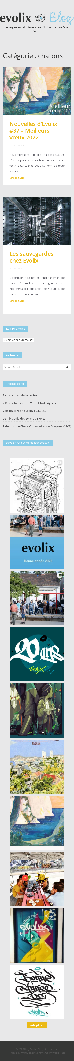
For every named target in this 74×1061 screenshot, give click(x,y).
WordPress (58, 1052)
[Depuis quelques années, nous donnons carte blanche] (37, 485)
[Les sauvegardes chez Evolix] (37, 220)
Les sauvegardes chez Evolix (31, 257)
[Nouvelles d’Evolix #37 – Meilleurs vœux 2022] (37, 90)
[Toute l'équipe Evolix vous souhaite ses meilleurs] (37, 767)
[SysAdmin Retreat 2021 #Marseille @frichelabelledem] (37, 879)
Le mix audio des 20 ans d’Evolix (24, 418)
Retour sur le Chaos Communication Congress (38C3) (37, 426)
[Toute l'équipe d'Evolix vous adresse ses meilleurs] (37, 710)
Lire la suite (17, 177)
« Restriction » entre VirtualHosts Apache (30, 403)
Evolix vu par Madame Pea (20, 395)
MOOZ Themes (29, 1052)
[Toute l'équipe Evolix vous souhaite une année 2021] (37, 992)
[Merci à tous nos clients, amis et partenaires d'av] (37, 598)
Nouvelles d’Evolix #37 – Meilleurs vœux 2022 (33, 130)
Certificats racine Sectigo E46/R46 (24, 411)
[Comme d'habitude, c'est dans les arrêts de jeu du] (37, 542)
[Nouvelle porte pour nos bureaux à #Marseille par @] (37, 935)
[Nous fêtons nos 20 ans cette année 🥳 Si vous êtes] (37, 654)
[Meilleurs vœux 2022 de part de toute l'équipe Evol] (37, 823)
